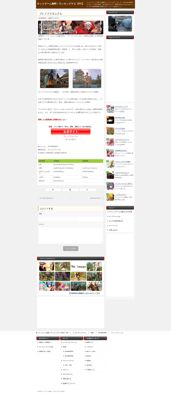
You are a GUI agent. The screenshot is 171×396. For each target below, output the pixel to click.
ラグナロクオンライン (122, 139)
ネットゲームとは (114, 216)
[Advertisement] (70, 312)
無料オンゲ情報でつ (45, 342)
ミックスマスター (120, 194)
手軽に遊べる (67, 379)
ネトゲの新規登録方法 (116, 221)
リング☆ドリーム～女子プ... (124, 183)
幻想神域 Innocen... (121, 150)
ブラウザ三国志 (120, 128)
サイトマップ (113, 225)
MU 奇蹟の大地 (120, 117)
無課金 (88, 360)
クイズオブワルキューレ (46, 198)
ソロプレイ (89, 347)
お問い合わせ (113, 230)
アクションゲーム (68, 360)
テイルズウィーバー (121, 106)
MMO (64, 347)
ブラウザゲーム (68, 374)
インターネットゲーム (70, 342)
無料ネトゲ (89, 342)
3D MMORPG (42, 18)
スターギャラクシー (95, 198)
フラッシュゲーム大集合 (122, 161)
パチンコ (65, 369)
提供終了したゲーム (53, 18)
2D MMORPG (69, 351)
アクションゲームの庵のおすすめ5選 (120, 212)
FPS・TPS (68, 365)
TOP (53, 333)
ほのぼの (89, 365)
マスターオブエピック (122, 172)
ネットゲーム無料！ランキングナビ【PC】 (60, 3)
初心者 (88, 356)
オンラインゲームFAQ (46, 347)
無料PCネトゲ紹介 (45, 351)
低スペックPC (90, 351)
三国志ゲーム (90, 369)
